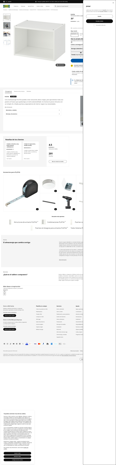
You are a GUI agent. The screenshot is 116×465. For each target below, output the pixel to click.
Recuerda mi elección (100, 25)
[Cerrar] (113, 2)
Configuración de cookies (17, 459)
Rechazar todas (17, 456)
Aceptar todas (17, 453)
